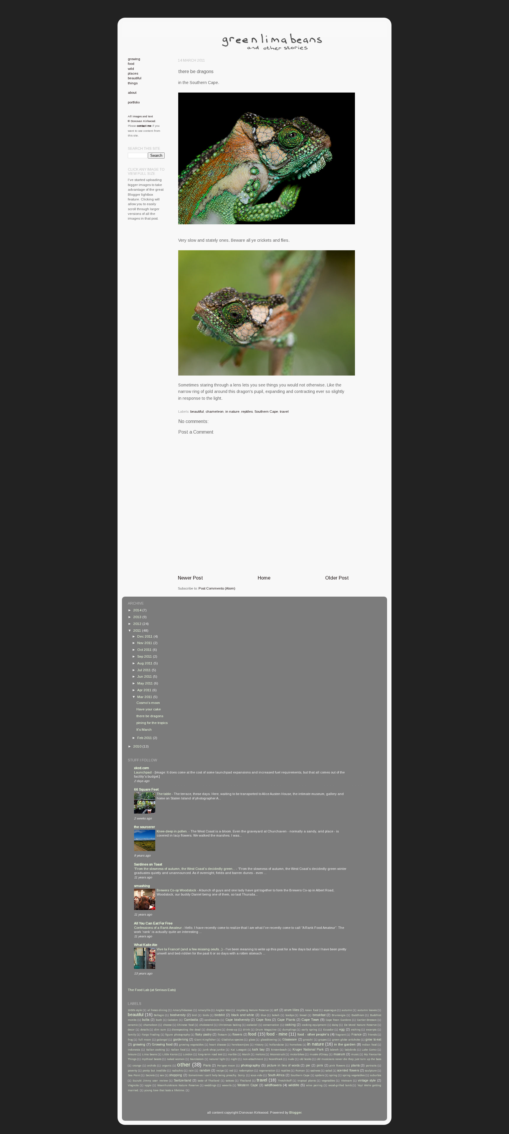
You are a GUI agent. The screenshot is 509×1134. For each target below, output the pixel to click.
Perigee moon (226, 1065)
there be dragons (149, 716)
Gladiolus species (232, 1039)
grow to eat (373, 1039)
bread (303, 1015)
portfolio (134, 102)
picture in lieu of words (283, 1065)
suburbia (375, 1075)
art (276, 1010)
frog (130, 1039)
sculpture (371, 1070)
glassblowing (269, 1039)
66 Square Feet (146, 789)
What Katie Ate (145, 945)
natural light (217, 1059)
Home (264, 577)
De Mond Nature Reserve (360, 1024)
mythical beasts (151, 1059)
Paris (207, 1065)
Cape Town (310, 1019)
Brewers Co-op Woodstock (177, 890)
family (132, 1034)
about (132, 92)
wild (131, 68)
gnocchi (308, 1039)
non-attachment (253, 1059)
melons (260, 1054)
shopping (175, 1075)
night (234, 1059)
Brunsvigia (339, 1015)
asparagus (330, 1010)
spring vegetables (354, 1075)
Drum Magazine (266, 1029)
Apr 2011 (144, 690)
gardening (180, 1039)
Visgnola (133, 1085)
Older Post (337, 577)
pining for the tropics (152, 723)
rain (191, 1070)
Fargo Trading (151, 1034)
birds (206, 1015)
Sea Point (134, 1075)
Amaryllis (204, 1010)
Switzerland (182, 1080)
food (131, 63)
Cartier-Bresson (367, 1019)
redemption (246, 1070)
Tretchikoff (285, 1080)
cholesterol (206, 1024)
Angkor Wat (223, 1010)
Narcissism (197, 1059)
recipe (220, 1070)
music (355, 1054)
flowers (237, 1034)
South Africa (276, 1075)
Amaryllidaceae (182, 1010)
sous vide (256, 1075)
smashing (142, 886)
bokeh (276, 1015)
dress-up (232, 1029)
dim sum (160, 1029)
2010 (137, 746)
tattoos (230, 1080)
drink (246, 1029)
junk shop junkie (214, 1049)
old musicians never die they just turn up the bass (349, 1059)
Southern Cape (266, 411)
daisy (335, 1024)
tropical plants (307, 1080)
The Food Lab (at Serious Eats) (152, 990)
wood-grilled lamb (340, 1085)
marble (232, 1054)
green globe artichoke (346, 1039)
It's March (144, 729)
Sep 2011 (145, 656)
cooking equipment (314, 1024)
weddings (210, 1085)
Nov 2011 (145, 643)
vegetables (328, 1080)
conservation (271, 1024)
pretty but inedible (154, 1070)
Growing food (162, 1044)
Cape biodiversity (237, 1019)
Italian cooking (155, 1049)
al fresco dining (157, 1010)
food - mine (277, 1034)
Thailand (245, 1080)
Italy (194, 1049)
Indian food (369, 1044)
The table (164, 794)
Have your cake (148, 709)
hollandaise (276, 1044)
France (356, 1034)
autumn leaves (367, 1010)
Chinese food (185, 1024)
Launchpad (143, 772)
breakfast (319, 1015)
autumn (347, 1010)
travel (284, 411)
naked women (176, 1059)
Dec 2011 (145, 636)
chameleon (215, 411)
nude (291, 1059)
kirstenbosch (279, 1049)
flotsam (222, 1034)
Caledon (173, 1019)
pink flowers (337, 1065)
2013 (137, 617)
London (188, 1054)
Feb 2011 (145, 738)
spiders (319, 1075)
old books (305, 1059)
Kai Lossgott (239, 1049)
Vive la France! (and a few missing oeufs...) (190, 949)
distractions (213, 1029)
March (246, 1054)
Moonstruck (277, 1054)
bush (159, 1019)
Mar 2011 (145, 697)
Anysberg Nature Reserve (252, 1010)
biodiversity (178, 1015)
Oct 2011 (145, 649)
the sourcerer (144, 827)
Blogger (295, 1112)
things (133, 83)
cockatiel (252, 1024)
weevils (227, 1085)
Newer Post (190, 577)
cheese (167, 1024)
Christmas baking (230, 1024)
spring (333, 1075)
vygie (148, 1085)
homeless (296, 1044)
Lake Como (369, 1049)
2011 (137, 630)
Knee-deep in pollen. (173, 831)
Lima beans (149, 1054)
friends (372, 1034)
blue (263, 1015)
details (145, 1029)
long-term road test (210, 1054)
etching (356, 1029)
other (183, 1064)
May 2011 (145, 683)
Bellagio (159, 1015)
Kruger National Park (308, 1049)
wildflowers (273, 1085)
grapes (322, 1039)
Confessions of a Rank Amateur (158, 927)
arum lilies (291, 1010)
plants (355, 1065)
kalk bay (258, 1049)
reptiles (247, 411)
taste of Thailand (208, 1080)
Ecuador (328, 1029)
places (133, 73)
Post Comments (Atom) (217, 588)
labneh (334, 1049)
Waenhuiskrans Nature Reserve (178, 1085)
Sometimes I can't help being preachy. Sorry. (216, 1075)
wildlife (293, 1085)
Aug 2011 (145, 663)
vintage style (367, 1080)
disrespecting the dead (186, 1029)
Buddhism (357, 1015)
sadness (315, 1070)
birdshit (219, 1015)
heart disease (217, 1044)
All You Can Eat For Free (153, 923)
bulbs (145, 1019)
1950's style (135, 1010)
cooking (290, 1024)
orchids (151, 1065)
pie (308, 1065)
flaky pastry (203, 1034)
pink (320, 1065)
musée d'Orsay (319, 1054)
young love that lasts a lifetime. (164, 1090)
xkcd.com (141, 768)
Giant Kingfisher (205, 1039)
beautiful (197, 411)
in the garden (345, 1044)
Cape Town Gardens (338, 1019)
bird (194, 1015)
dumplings (289, 1029)
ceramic (133, 1024)
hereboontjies (240, 1044)
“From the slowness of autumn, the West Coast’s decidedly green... (185, 868)
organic (166, 1065)
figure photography (177, 1034)
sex (162, 1075)
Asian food (311, 1010)
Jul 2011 (144, 670)
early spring (309, 1029)
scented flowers (348, 1070)
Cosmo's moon (148, 703)
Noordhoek (275, 1059)
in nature (232, 411)
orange (137, 1065)
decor (131, 1029)
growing (134, 59)
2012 (137, 624)
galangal (162, 1039)
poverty (132, 1070)
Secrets (150, 1075)
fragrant (341, 1034)
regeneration (267, 1070)
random (204, 1070)
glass (252, 1039)
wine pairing (314, 1085)
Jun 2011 (145, 676)
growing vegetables (191, 1044)
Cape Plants (286, 1019)
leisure (132, 1054)
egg (342, 1029)
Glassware (289, 1039)
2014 (137, 610)
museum (339, 1054)
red (231, 1070)
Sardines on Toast (148, 864)
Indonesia (134, 1049)
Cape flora (263, 1019)
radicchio (177, 1070)
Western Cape (247, 1085)
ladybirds (350, 1049)
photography (250, 1065)
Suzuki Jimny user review (150, 1080)
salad (328, 1070)
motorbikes (297, 1054)
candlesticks (211, 1019)
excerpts (371, 1029)
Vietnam (346, 1080)
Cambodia (191, 1019)
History (259, 1044)
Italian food (178, 1049)
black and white (242, 1015)
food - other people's (313, 1034)
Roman (300, 1070)
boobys (289, 1015)
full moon (144, 1039)
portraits (371, 1065)
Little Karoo (170, 1054)
